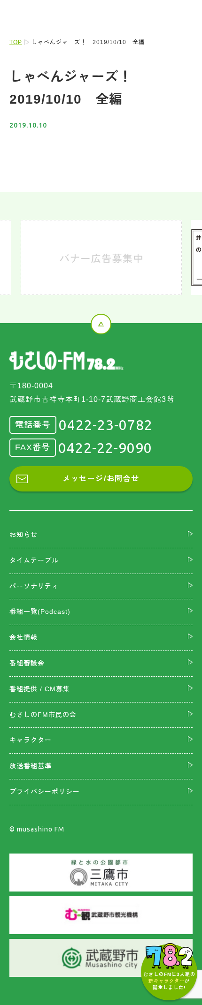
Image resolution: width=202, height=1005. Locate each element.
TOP (15, 42)
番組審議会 (27, 663)
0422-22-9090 (105, 448)
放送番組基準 (30, 766)
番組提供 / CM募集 (39, 689)
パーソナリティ (34, 586)
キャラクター (30, 740)
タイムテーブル (34, 560)
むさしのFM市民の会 (43, 714)
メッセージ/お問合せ (101, 479)
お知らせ (23, 534)
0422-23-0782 (106, 425)
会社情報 (23, 637)
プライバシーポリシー (44, 791)
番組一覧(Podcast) (39, 611)
